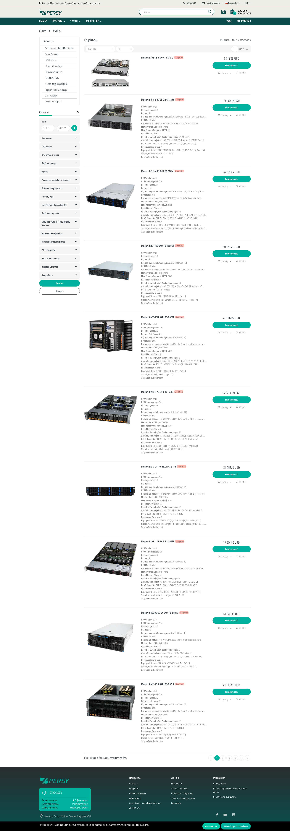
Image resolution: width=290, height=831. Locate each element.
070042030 (191, 3)
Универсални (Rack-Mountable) (59, 48)
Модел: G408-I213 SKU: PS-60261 (157, 317)
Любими (242, 72)
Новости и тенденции (182, 793)
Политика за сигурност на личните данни (230, 790)
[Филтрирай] (74, 128)
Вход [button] (229, 21)
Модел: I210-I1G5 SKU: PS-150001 (157, 245)
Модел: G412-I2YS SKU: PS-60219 (157, 684)
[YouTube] (225, 815)
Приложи (59, 283)
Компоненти (135, 798)
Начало (43, 21)
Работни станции (138, 793)
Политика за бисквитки (224, 796)
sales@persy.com (80, 803)
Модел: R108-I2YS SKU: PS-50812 (157, 541)
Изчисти (59, 291)
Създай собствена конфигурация (144, 803)
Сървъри (133, 783)
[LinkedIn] (233, 815)
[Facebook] (217, 815)
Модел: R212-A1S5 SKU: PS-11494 (157, 171)
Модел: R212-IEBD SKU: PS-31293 (157, 99)
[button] (232, 3)
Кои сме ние (92, 21)
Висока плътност (53, 71)
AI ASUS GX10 (135, 808)
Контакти (176, 803)
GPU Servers (50, 60)
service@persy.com (79, 807)
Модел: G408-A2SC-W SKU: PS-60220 (159, 612)
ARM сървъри (51, 95)
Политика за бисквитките (236, 826)
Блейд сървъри (52, 77)
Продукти (57, 21)
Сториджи (134, 788)
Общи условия (219, 783)
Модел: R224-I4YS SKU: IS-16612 (157, 391)
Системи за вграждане (56, 83)
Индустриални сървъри (56, 89)
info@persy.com (213, 3)
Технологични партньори (183, 798)
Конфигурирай (231, 65)
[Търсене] (209, 12)
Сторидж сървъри (53, 66)
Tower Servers (51, 54)
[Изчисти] (78, 113)
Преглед (225, 73)
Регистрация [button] (244, 21)
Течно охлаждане (53, 101)
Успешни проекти (179, 788)
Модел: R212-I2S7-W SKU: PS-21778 (158, 466)
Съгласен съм (211, 826)
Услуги (74, 21)
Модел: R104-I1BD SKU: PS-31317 (157, 57)
